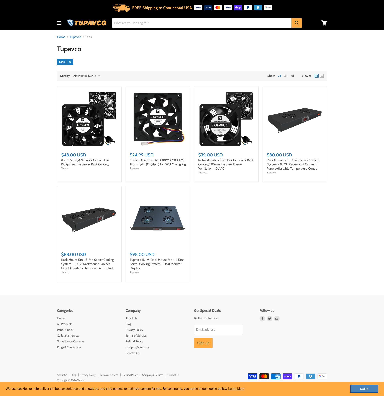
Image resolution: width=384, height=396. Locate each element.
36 (285, 76)
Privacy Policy (134, 330)
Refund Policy (134, 341)
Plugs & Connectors (69, 347)
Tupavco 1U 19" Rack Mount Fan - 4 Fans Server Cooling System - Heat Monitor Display (157, 264)
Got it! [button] (364, 388)
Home (61, 37)
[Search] (296, 23)
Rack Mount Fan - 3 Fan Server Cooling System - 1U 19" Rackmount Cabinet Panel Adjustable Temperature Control (87, 264)
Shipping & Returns (137, 347)
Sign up (203, 343)
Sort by (65, 76)
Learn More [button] (236, 388)
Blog (128, 324)
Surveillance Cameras (70, 341)
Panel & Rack (65, 330)
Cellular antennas (68, 335)
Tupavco (75, 37)
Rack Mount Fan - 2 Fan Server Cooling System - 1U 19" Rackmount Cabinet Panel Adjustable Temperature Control (293, 164)
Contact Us (132, 353)
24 (279, 76)
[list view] (322, 76)
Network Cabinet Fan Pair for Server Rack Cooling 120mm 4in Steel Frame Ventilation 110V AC (225, 164)
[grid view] (317, 76)
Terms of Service (136, 335)
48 (292, 76)
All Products (64, 324)
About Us (131, 318)
